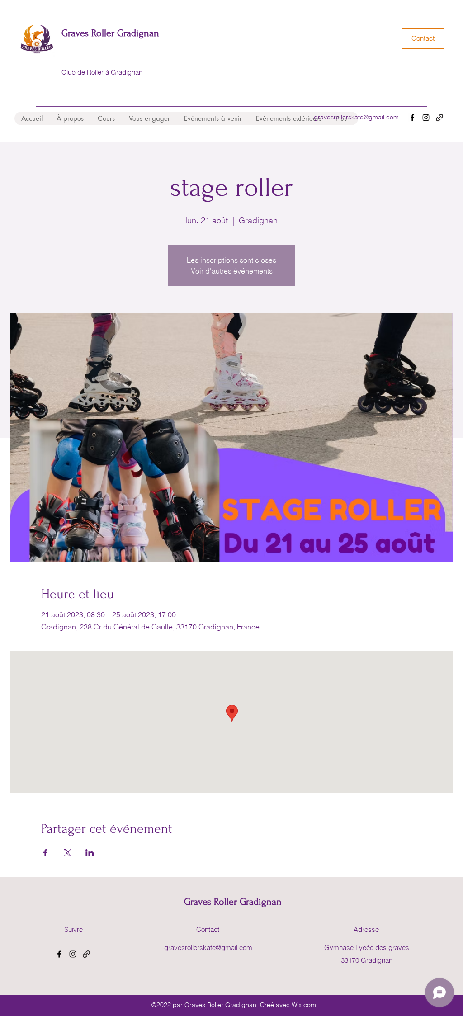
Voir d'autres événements (232, 270)
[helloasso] (439, 117)
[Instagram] (425, 117)
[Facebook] (412, 117)
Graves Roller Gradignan (110, 33)
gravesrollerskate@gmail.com (356, 117)
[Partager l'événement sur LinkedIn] (89, 852)
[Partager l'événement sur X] (67, 852)
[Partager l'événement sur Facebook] (45, 852)
